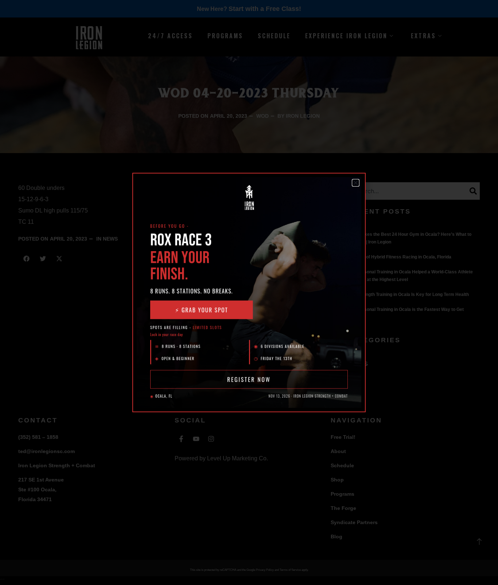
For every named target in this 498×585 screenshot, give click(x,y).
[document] (249, 292)
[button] (355, 183)
